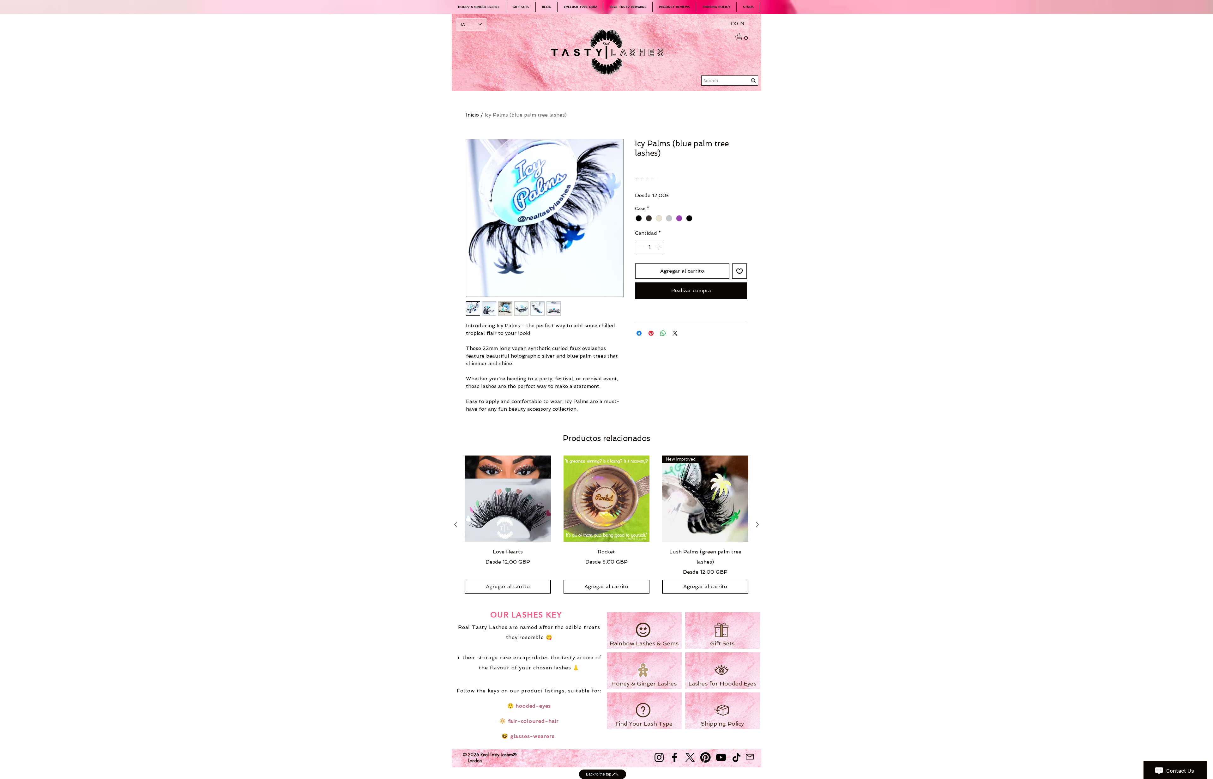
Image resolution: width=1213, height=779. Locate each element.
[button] (743, 36)
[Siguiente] (757, 524)
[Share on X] (675, 333)
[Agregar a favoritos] (739, 271)
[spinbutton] (649, 247)
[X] (690, 757)
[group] (606, 524)
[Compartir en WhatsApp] (663, 333)
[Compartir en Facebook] (639, 333)
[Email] (749, 757)
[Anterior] (455, 524)
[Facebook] (674, 757)
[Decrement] (640, 247)
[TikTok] (736, 757)
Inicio (472, 115)
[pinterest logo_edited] (705, 757)
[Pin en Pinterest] (651, 333)
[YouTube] (721, 757)
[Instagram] (659, 757)
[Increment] (658, 247)
